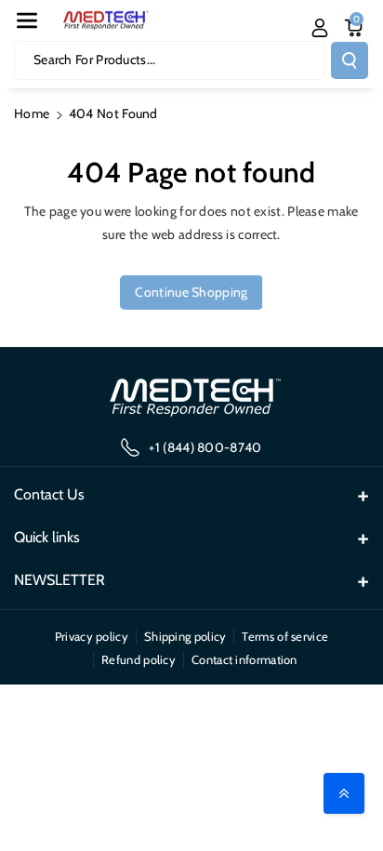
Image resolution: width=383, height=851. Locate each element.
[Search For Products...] (349, 60)
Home (31, 113)
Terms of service (285, 636)
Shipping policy (185, 636)
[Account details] (320, 28)
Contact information (244, 659)
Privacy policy (91, 636)
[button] (27, 20)
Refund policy (138, 659)
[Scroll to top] (344, 793)
